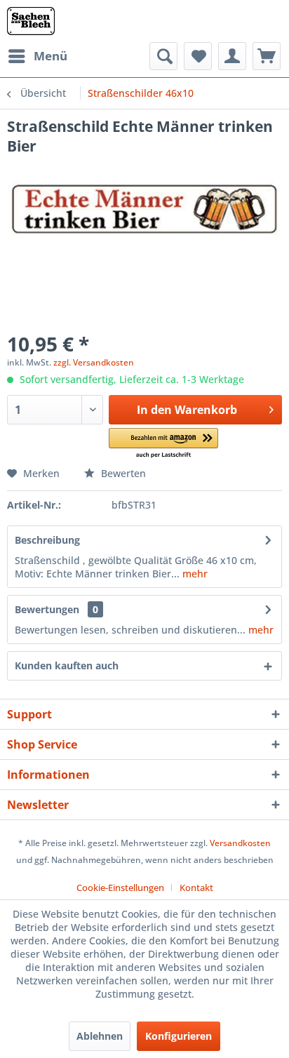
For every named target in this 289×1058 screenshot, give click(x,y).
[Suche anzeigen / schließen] (163, 56)
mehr (194, 573)
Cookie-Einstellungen (120, 887)
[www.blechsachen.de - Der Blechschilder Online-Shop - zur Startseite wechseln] (31, 21)
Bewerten (122, 473)
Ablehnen (99, 1036)
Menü (50, 56)
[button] (163, 444)
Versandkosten (240, 843)
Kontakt (196, 887)
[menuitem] (37, 56)
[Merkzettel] (198, 56)
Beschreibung (47, 540)
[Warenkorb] (267, 56)
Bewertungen (47, 609)
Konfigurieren (178, 1036)
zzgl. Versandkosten (93, 362)
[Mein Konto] (232, 56)
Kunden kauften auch (67, 665)
